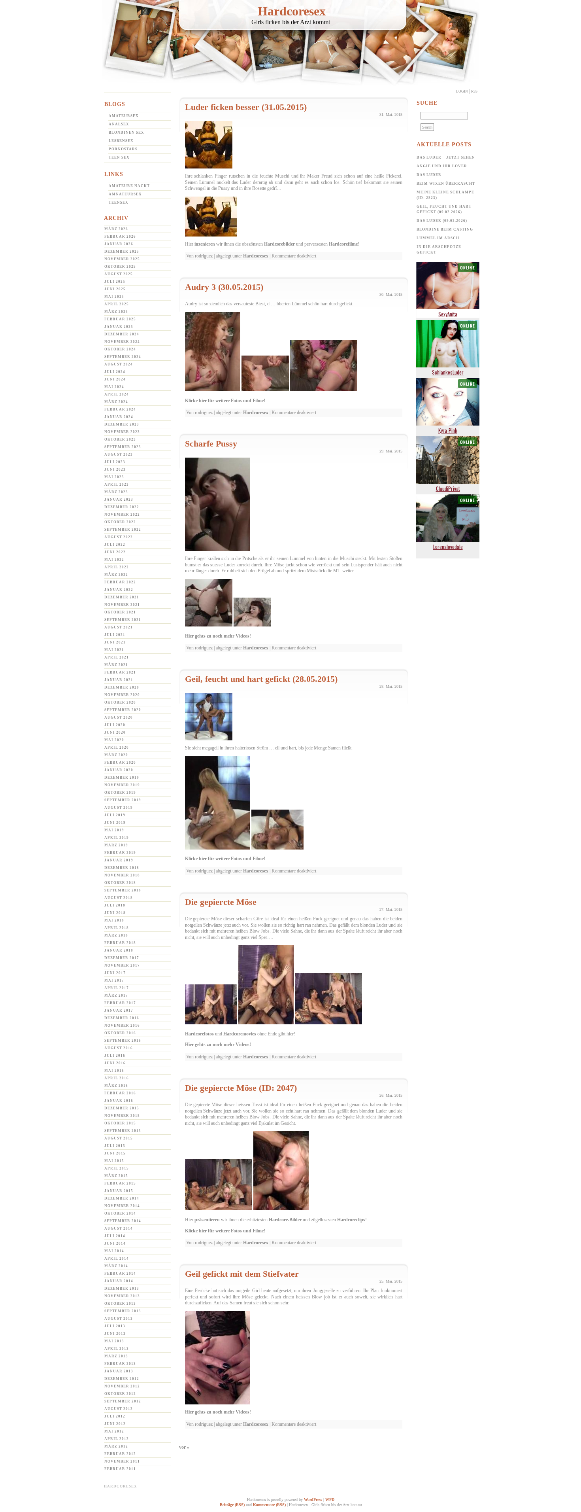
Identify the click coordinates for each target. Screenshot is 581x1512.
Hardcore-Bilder (285, 1219)
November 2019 (122, 785)
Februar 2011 (120, 1469)
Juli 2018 (114, 905)
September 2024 (122, 357)
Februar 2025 (120, 319)
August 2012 (118, 1409)
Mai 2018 (114, 920)
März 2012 (116, 1446)
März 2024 (116, 402)
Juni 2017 (115, 973)
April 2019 (116, 838)
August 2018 (118, 898)
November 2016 (122, 1026)
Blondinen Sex (126, 132)
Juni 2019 (115, 823)
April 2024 (116, 394)
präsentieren (207, 1219)
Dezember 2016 (121, 1018)
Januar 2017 (118, 1010)
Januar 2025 (118, 327)
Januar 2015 (118, 1191)
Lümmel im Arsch (438, 238)
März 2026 (116, 229)
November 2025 (122, 259)
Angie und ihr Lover (442, 166)
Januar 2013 (118, 1371)
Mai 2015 (114, 1161)
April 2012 (116, 1439)
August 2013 (118, 1319)
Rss (474, 91)
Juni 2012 (115, 1424)
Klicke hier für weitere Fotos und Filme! (225, 400)
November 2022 (122, 515)
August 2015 (118, 1138)
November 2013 (122, 1296)
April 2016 (116, 1078)
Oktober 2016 (120, 1033)
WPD (329, 1499)
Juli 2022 (114, 545)
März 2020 (116, 755)
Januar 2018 (118, 950)
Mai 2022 (114, 560)
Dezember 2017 (121, 958)
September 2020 (122, 710)
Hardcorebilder (279, 244)
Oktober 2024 (120, 349)
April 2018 (116, 928)
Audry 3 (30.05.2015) (224, 287)
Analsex (119, 124)
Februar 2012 (120, 1454)
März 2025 (116, 312)
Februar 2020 (120, 763)
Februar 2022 (120, 582)
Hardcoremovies (239, 1034)
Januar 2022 (118, 590)
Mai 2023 (114, 477)
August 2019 (118, 808)
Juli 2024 (114, 372)
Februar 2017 (120, 1003)
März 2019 (116, 845)
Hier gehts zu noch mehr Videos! (218, 636)
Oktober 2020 (120, 702)
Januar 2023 (118, 499)
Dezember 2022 (121, 507)
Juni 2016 (115, 1063)
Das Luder (429, 175)
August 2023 (118, 454)
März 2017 (116, 995)
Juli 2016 (114, 1056)
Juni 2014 (115, 1243)
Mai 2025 (114, 297)
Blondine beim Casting (445, 229)
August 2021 (118, 627)
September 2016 (122, 1041)
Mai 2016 (114, 1071)
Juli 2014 (114, 1236)
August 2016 (118, 1048)
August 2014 (118, 1228)
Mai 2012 (114, 1431)
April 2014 (116, 1258)
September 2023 (122, 447)
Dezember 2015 (121, 1108)
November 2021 (122, 605)
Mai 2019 (114, 830)
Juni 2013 (115, 1334)
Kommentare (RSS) (269, 1505)
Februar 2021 (120, 672)
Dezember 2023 (121, 424)
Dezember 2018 (121, 868)
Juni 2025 (115, 289)
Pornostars (123, 149)
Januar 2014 (118, 1281)
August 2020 (118, 717)
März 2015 (116, 1176)
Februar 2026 (120, 236)
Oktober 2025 (120, 267)
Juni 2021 (115, 642)
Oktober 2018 (120, 883)
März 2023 (116, 492)
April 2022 (116, 567)
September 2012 (122, 1401)
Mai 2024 (114, 387)
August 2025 (118, 274)
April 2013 (116, 1349)
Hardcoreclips (351, 1219)
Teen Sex (119, 157)
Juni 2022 (115, 552)
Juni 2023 (115, 469)
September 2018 (122, 890)
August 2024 (118, 364)
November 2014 (122, 1206)
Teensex (118, 202)
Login (462, 91)
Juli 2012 (114, 1416)
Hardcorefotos (199, 1034)
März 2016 (116, 1086)
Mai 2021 (114, 650)
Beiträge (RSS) (232, 1505)
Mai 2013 (114, 1341)
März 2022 (116, 575)
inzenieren (204, 244)
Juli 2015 (114, 1146)
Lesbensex (121, 141)
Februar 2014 (120, 1273)
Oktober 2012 (120, 1394)
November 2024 (122, 342)
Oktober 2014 (120, 1213)
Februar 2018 (120, 943)
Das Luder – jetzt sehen (446, 157)
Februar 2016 (120, 1093)
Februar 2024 (120, 409)
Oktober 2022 (120, 522)
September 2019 (122, 800)
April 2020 (116, 747)
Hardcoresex (292, 11)
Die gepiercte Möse (221, 902)
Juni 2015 (115, 1153)
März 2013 (116, 1356)
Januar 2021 (118, 680)
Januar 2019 (118, 860)
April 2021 (116, 657)
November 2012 (122, 1386)
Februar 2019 (120, 853)
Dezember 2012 (121, 1379)
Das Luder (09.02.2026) (442, 221)
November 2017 (122, 965)
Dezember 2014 (121, 1198)
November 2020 (122, 695)
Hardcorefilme (343, 244)
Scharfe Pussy (211, 443)
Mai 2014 (114, 1251)
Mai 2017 (114, 980)
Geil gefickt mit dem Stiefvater (242, 1274)
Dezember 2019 (121, 778)
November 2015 (122, 1116)
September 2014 (122, 1221)
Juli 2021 (114, 635)
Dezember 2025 (121, 252)
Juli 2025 (114, 282)
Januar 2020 (118, 770)
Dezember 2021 (121, 597)
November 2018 (122, 875)
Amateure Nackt (129, 186)
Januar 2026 (118, 244)
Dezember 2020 (121, 687)
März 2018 (116, 935)
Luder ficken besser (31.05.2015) (246, 107)
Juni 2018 (115, 913)
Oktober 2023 (120, 439)
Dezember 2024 (121, 334)
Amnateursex (125, 194)
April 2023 (116, 484)
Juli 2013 (114, 1326)
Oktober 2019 (120, 793)
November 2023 (122, 432)
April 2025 (116, 304)
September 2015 (122, 1131)
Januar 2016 (118, 1101)
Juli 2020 (114, 725)
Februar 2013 (120, 1364)
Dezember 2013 (121, 1289)
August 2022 (118, 537)
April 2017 (116, 988)
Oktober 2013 (120, 1304)
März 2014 (116, 1266)
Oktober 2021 (120, 612)
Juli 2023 (114, 462)
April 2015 (116, 1168)
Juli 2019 (114, 815)
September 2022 (122, 530)
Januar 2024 (118, 417)
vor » (184, 1447)
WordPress (313, 1499)
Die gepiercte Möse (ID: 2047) (241, 1088)
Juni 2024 (115, 379)
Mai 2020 (114, 740)
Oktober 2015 (120, 1123)
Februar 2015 (120, 1183)
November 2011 (122, 1461)
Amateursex (124, 116)
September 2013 (122, 1311)
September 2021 (122, 620)
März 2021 (116, 665)
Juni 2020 (115, 732)
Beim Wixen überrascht (446, 183)
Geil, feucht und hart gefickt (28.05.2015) (261, 679)
